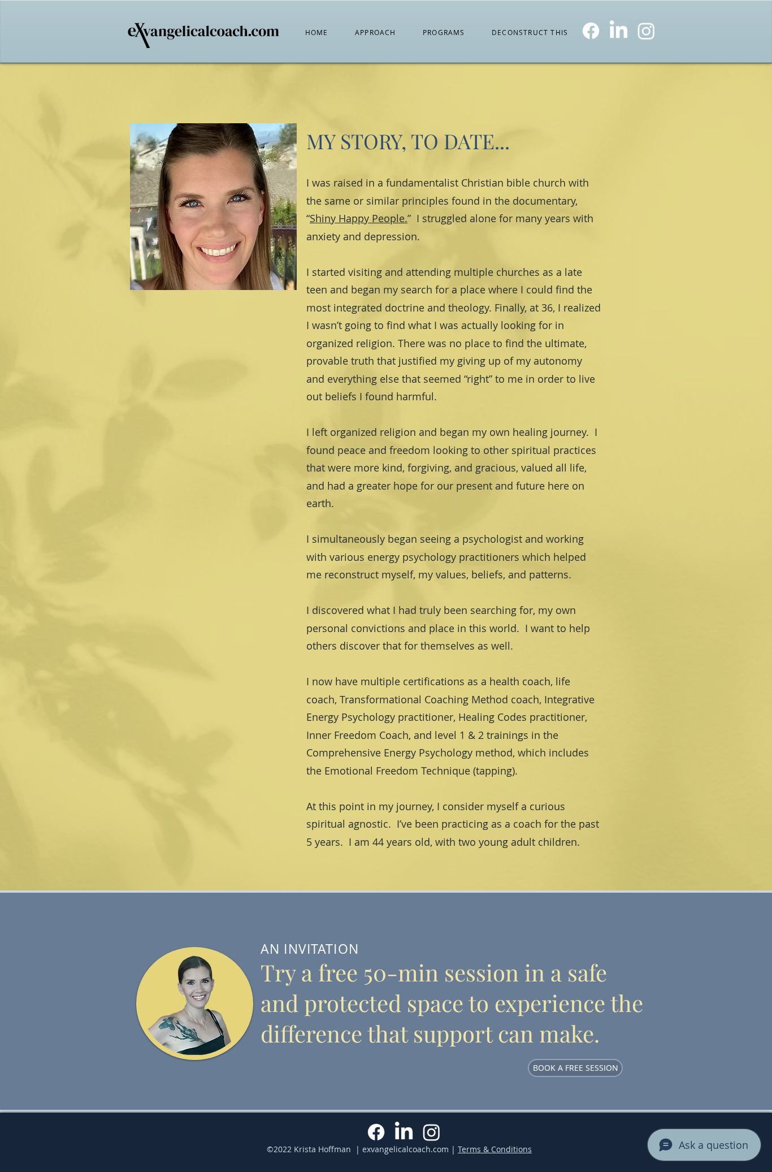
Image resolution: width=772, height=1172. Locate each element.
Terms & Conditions (495, 1149)
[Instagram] (646, 31)
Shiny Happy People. (358, 218)
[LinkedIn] (619, 31)
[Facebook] (591, 31)
